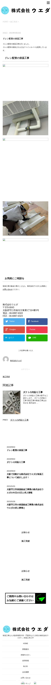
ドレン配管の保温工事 (17, 450)
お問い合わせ (8, 289)
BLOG (25, 666)
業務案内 (25, 649)
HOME (25, 643)
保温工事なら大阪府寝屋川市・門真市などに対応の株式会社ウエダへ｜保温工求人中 (25, 637)
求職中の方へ (25, 655)
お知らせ (25, 532)
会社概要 (25, 672)
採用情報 (25, 661)
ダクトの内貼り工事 (33, 392)
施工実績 (6, 377)
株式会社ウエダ (16, 361)
